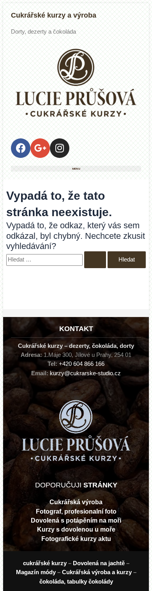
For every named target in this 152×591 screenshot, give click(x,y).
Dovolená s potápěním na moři (76, 520)
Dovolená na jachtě (99, 563)
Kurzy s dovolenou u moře (76, 529)
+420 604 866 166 (81, 364)
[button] (76, 169)
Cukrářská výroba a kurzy (97, 572)
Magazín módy (36, 572)
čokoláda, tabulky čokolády (76, 581)
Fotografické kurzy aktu (76, 538)
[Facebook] (20, 148)
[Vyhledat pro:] (57, 259)
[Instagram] (59, 148)
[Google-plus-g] (40, 148)
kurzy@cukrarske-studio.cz (85, 373)
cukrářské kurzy (45, 563)
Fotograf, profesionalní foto (76, 511)
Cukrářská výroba (76, 502)
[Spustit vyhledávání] (95, 259)
